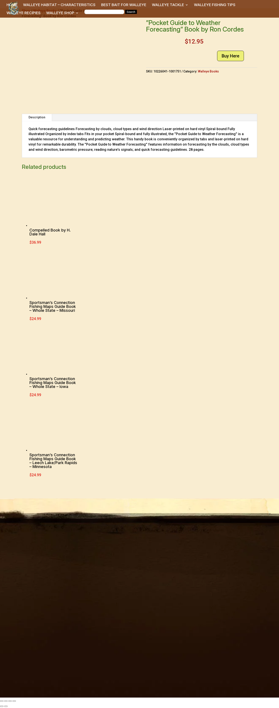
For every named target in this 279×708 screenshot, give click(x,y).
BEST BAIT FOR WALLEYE (123, 5)
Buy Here (230, 56)
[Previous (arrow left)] (1, 706)
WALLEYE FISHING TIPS (214, 5)
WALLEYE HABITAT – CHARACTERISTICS (59, 5)
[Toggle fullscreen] (6, 701)
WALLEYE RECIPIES (24, 13)
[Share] (10, 701)
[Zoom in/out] (1, 701)
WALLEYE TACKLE (168, 5)
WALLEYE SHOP (60, 13)
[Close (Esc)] (14, 701)
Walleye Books (208, 71)
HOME (12, 5)
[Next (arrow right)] (6, 706)
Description (37, 117)
